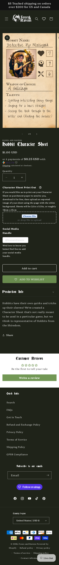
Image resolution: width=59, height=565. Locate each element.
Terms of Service (17, 439)
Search (11, 402)
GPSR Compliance (17, 454)
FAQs (9, 409)
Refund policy (26, 548)
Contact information (31, 558)
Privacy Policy (15, 432)
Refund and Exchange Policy (23, 424)
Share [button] (9, 335)
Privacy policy (43, 548)
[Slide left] (22, 134)
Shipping (6, 165)
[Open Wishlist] (44, 19)
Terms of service (22, 553)
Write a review (29, 378)
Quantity (7, 170)
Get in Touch (14, 417)
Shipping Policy (16, 447)
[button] (6, 19)
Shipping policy (41, 553)
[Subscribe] (47, 475)
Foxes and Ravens (27, 544)
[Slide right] (36, 134)
